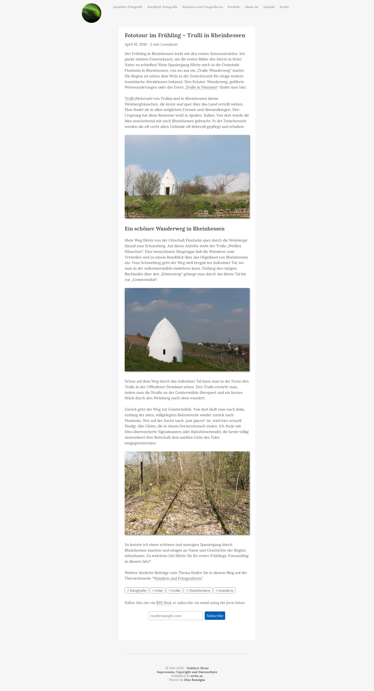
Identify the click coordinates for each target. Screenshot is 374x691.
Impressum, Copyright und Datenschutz (187, 672)
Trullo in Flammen (201, 87)
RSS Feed (163, 602)
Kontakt (269, 7)
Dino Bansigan (194, 680)
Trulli (129, 98)
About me (252, 7)
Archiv (284, 7)
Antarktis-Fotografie (128, 7)
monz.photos (91, 6)
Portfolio (234, 7)
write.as (197, 676)
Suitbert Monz (198, 668)
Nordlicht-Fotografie (162, 7)
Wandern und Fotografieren (202, 7)
